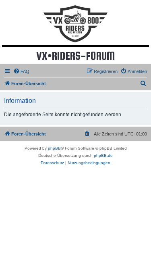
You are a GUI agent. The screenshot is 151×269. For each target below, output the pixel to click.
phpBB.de (103, 155)
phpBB (54, 148)
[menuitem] (21, 71)
